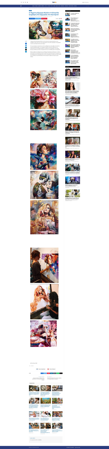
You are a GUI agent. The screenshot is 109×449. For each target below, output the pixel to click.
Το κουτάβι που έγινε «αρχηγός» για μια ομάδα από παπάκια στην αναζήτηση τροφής (75, 41)
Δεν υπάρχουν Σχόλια (45, 16)
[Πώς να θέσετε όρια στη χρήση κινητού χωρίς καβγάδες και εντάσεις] (57, 414)
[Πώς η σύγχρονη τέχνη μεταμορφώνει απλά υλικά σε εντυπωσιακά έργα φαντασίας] (67, 61)
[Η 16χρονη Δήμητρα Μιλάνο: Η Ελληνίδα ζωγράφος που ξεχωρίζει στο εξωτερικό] (46, 29)
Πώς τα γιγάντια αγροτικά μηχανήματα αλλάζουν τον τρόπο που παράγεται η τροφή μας (75, 46)
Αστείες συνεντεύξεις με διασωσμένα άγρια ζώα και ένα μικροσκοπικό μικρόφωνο (75, 30)
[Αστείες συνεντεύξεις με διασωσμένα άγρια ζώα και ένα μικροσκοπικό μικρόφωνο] (67, 29)
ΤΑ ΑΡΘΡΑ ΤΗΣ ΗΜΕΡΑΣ (70, 447)
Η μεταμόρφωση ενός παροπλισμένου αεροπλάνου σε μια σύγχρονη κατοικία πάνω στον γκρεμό (75, 35)
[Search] (88, 6)
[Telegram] (26, 52)
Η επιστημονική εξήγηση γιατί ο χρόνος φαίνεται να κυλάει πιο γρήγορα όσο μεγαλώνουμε (45, 393)
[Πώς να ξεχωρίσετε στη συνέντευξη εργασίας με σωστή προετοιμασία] (45, 414)
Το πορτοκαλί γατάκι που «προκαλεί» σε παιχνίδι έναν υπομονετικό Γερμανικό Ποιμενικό (75, 25)
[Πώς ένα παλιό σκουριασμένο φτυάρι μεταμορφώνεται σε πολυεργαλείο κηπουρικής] (67, 51)
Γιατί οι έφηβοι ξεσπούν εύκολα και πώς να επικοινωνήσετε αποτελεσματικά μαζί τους (45, 431)
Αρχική (30, 8)
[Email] (26, 50)
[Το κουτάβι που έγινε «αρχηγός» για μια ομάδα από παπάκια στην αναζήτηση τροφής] (67, 40)
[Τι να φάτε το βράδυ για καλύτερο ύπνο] (67, 14)
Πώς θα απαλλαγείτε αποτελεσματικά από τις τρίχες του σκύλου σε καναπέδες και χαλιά (56, 393)
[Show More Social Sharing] (48, 18)
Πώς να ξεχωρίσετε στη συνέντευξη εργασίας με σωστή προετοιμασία (44, 419)
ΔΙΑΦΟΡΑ (30, 10)
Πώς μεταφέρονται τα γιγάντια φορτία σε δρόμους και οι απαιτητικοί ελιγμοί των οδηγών (75, 19)
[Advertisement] (45, 64)
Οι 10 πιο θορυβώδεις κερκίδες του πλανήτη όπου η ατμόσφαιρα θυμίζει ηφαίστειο (75, 57)
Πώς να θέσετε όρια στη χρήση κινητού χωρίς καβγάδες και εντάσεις (56, 419)
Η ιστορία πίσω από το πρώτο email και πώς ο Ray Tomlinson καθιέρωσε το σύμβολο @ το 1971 (34, 393)
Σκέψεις (32, 365)
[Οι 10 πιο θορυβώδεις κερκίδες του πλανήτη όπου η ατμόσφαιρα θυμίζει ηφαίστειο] (67, 56)
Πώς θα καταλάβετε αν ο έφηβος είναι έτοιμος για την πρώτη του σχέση (57, 430)
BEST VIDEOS (67, 25)
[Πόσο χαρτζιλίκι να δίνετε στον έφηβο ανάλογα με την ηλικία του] (34, 426)
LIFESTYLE (67, 15)
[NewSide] (54, 2)
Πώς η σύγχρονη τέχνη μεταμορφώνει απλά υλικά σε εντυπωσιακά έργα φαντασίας (75, 62)
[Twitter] (26, 45)
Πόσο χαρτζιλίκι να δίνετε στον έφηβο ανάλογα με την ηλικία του (34, 430)
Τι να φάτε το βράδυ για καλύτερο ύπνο (75, 14)
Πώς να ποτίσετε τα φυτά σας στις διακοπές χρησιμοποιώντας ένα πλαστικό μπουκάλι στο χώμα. (57, 406)
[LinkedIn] (26, 47)
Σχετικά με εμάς (77, 447)
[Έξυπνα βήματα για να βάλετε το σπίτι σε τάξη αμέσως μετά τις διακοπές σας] (34, 414)
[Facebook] (26, 43)
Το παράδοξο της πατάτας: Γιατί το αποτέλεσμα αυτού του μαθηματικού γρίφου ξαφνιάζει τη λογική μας (33, 406)
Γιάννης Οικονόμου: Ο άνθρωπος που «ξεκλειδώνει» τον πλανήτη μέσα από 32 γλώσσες (38, 379)
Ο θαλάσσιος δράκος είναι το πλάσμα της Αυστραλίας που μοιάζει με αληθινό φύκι (45, 405)
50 (29, 365)
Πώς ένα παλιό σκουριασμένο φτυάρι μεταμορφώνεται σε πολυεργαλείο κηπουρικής (75, 51)
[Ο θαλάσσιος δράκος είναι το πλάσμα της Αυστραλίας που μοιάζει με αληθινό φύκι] (45, 401)
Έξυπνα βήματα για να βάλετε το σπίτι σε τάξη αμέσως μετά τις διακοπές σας (34, 419)
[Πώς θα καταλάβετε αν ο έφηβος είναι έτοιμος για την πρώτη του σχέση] (57, 426)
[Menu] (21, 6)
